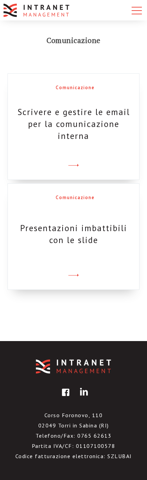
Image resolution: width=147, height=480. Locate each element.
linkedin (83, 397)
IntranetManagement (73, 366)
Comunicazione (75, 87)
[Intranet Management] (37, 10)
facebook (65, 397)
